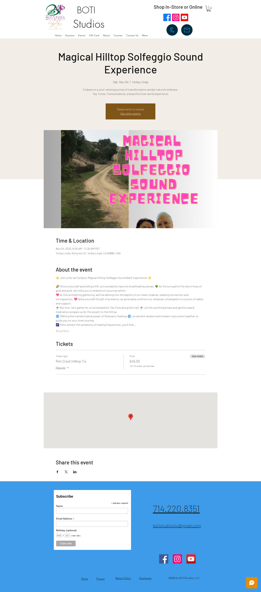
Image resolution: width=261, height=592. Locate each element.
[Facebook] (167, 17)
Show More (62, 331)
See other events (130, 113)
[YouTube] (191, 559)
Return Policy (123, 578)
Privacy (100, 578)
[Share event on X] (66, 471)
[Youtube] (184, 17)
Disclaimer (145, 578)
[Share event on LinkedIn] (75, 471)
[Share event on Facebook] (57, 471)
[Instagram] (176, 17)
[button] (106, 35)
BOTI (86, 10)
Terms (84, 578)
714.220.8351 (176, 508)
